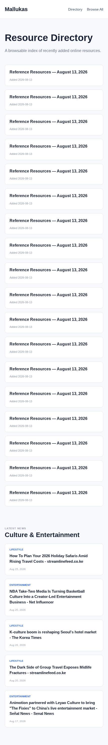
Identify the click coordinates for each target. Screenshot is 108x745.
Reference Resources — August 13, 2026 (48, 72)
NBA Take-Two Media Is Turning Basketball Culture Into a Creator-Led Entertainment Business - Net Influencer (47, 596)
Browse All (95, 9)
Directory (75, 9)
